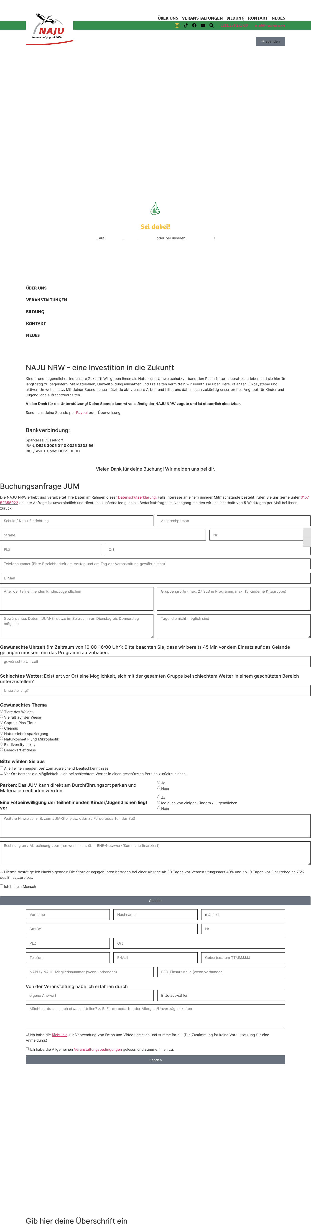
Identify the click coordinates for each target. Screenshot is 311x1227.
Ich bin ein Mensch (20, 886)
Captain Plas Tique (20, 722)
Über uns (168, 18)
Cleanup (11, 728)
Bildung (236, 18)
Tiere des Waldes (18, 711)
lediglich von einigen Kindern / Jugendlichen (199, 802)
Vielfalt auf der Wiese (22, 717)
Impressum (142, 265)
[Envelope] (203, 25)
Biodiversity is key (20, 744)
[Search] (211, 25)
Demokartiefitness (20, 750)
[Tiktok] (185, 25)
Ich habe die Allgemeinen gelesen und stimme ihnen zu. (102, 1049)
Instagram (114, 238)
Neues (278, 18)
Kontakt (258, 18)
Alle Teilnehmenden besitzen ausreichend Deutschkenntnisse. (56, 768)
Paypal (82, 412)
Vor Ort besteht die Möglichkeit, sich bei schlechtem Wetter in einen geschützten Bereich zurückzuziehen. (95, 773)
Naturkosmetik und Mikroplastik (31, 739)
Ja (163, 782)
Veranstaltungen (202, 18)
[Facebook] (194, 25)
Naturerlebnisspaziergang (26, 733)
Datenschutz (167, 265)
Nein (165, 788)
